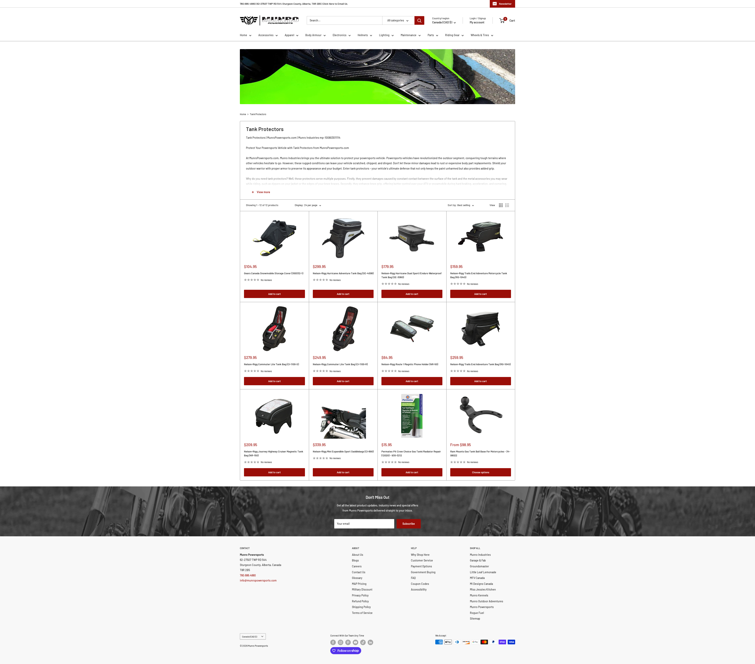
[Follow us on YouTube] (355, 642)
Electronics (339, 35)
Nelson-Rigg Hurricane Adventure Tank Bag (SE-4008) (343, 273)
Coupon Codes (420, 583)
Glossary (357, 578)
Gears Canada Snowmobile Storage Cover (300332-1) (273, 273)
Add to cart (274, 293)
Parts (431, 35)
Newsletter (505, 3)
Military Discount (362, 589)
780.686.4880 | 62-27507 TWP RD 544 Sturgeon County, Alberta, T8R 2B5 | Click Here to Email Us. (294, 3)
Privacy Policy (360, 595)
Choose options (480, 472)
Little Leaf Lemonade (483, 572)
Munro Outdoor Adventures (486, 601)
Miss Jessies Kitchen (483, 589)
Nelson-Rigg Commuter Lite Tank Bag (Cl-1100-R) (340, 364)
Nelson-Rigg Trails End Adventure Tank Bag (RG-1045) (480, 364)
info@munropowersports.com (258, 580)
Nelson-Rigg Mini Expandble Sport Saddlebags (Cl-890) (343, 451)
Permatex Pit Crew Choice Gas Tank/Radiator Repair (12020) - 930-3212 (411, 453)
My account (477, 22)
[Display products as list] (507, 205)
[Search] (419, 20)
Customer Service (422, 560)
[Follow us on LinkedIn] (370, 642)
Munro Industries (480, 554)
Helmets (363, 35)
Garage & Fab (478, 560)
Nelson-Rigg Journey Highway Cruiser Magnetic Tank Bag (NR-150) (273, 453)
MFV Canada (477, 578)
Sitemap (475, 618)
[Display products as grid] (501, 205)
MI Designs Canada (481, 583)
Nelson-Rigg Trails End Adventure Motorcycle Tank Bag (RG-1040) (478, 275)
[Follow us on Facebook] (333, 642)
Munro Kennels (479, 595)
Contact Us (358, 572)
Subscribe (408, 523)
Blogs (355, 560)
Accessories (265, 35)
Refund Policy (360, 601)
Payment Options (421, 566)
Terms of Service (362, 612)
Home (243, 35)
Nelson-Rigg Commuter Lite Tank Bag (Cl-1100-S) (271, 364)
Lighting (384, 35)
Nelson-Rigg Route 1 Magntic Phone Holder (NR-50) (409, 364)
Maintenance (408, 35)
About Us (357, 554)
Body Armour (313, 35)
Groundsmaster (479, 566)
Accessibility (419, 589)
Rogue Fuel (477, 612)
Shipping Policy (361, 607)
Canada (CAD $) (249, 636)
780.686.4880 (248, 575)
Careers (357, 566)
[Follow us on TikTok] (363, 642)
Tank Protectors (258, 114)
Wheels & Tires (480, 35)
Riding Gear (452, 35)
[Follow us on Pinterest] (348, 642)
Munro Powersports (482, 607)
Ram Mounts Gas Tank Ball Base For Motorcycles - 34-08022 (480, 453)
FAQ (413, 578)
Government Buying (423, 572)
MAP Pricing (359, 583)
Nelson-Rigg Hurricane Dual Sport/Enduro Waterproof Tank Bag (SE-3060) (411, 275)
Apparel (289, 35)
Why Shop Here (420, 554)
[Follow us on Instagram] (340, 642)
